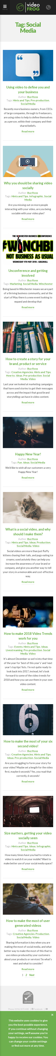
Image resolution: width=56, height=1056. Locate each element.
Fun (20, 462)
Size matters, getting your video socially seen (28, 835)
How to (10, 375)
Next (31, 975)
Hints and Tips (21, 100)
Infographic (36, 196)
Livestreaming (14, 650)
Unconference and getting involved (28, 273)
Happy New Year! (28, 454)
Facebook (38, 1009)
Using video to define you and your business (28, 89)
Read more (28, 131)
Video (32, 379)
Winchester (46, 283)
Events (18, 646)
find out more (22, 1045)
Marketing (16, 283)
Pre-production (40, 100)
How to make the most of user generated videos (28, 923)
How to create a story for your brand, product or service (28, 361)
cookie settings (38, 1041)
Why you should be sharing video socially (28, 185)
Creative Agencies (22, 372)
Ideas (19, 375)
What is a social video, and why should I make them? (28, 531)
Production (43, 542)
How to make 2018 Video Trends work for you (28, 636)
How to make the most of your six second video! (28, 743)
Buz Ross (32, 96)
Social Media (28, 103)
